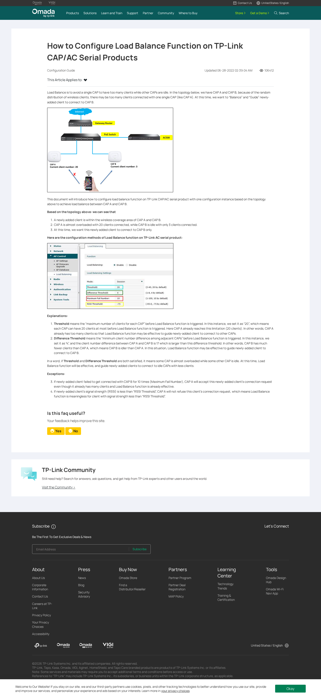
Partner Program (180, 578)
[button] (242, 3)
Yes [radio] (58, 431)
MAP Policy (176, 596)
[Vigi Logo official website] (52, 3)
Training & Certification (226, 597)
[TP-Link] (40, 645)
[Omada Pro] (85, 645)
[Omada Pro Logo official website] (37, 3)
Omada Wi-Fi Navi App (275, 591)
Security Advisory (84, 594)
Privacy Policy (41, 615)
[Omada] (63, 645)
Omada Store (128, 578)
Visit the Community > (58, 487)
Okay (290, 688)
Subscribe (140, 549)
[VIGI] (108, 645)
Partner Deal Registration (177, 587)
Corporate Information (40, 587)
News (82, 578)
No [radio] (75, 431)
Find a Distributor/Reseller (132, 587)
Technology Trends (225, 586)
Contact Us (40, 596)
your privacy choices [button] (175, 691)
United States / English (267, 645)
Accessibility (40, 634)
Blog (81, 585)
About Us (38, 578)
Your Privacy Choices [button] (40, 624)
